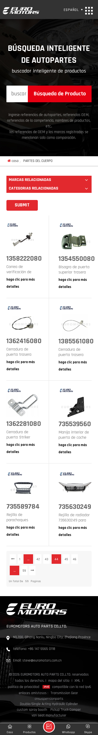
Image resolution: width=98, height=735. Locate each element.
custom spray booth (32, 710)
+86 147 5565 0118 (41, 649)
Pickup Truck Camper (65, 710)
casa (15, 161)
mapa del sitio (58, 681)
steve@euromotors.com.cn (42, 660)
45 (66, 559)
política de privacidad (23, 687)
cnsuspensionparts (49, 699)
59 (24, 571)
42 (38, 559)
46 (74, 559)
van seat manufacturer (49, 715)
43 (46, 559)
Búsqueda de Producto (60, 94)
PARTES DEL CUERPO (38, 161)
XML (77, 681)
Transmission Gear (64, 693)
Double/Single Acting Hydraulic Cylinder (49, 704)
